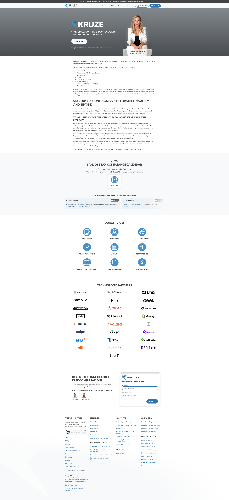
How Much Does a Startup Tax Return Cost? (99, 450)
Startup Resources (96, 422)
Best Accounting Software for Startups (125, 432)
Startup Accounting (147, 466)
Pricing (113, 6)
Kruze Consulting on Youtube (150, 422)
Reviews (67, 454)
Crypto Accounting (147, 459)
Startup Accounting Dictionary (99, 438)
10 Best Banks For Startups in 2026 (126, 425)
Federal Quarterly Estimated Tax (133, 204)
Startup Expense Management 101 (126, 422)
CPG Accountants (146, 456)
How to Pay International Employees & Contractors (127, 440)
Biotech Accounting (147, 443)
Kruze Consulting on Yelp (149, 431)
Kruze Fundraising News (72, 450)
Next (151, 401)
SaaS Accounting (146, 440)
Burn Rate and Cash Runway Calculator (99, 459)
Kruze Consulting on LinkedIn (150, 425)
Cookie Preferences (71, 485)
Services (105, 6)
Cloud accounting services (81, 123)
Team (66, 437)
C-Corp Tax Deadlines (97, 435)
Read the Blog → (144, 1)
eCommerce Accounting (148, 450)
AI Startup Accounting (148, 446)
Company (121, 6)
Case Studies (94, 428)
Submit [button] (31, 401)
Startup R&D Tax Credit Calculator (100, 446)
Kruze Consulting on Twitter (150, 428)
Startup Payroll (120, 428)
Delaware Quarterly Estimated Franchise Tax (80, 204)
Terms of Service (70, 466)
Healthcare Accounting (148, 462)
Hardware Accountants (148, 453)
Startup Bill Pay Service (123, 445)
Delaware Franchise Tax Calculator (101, 455)
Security (67, 460)
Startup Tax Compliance (123, 436)
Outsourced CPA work (84, 79)
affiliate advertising (75, 476)
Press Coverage (69, 447)
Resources (130, 6)
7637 (84, 426)
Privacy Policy (69, 463)
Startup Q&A (94, 425)
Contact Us (68, 457)
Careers (67, 444)
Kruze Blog (93, 431)
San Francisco (120, 453)
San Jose (114, 185)
